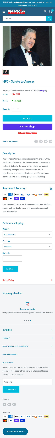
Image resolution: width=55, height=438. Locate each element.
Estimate (10, 268)
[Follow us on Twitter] (4, 404)
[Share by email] (50, 141)
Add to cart (27, 118)
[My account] (45, 11)
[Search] (49, 18)
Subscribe (11, 389)
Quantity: (6, 109)
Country (6, 229)
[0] (50, 11)
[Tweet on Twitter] (46, 141)
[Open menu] (4, 12)
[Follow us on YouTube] (9, 404)
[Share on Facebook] (36, 141)
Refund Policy (8, 280)
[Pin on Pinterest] (41, 141)
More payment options (27, 132)
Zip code (6, 253)
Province (6, 241)
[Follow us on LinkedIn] (14, 404)
